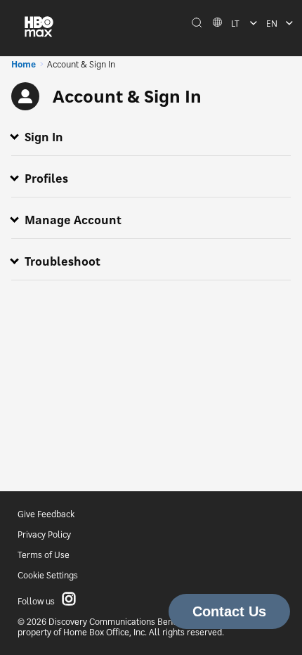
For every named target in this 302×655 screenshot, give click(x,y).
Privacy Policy (44, 534)
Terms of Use (44, 555)
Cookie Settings (48, 575)
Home (23, 64)
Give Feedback (46, 514)
